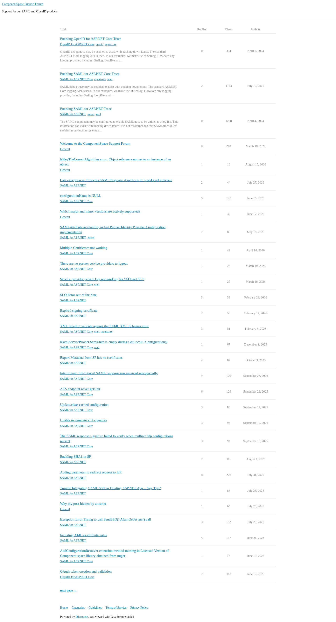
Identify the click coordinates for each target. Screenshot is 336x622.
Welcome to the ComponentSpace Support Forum (95, 143)
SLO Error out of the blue (78, 295)
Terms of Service (116, 607)
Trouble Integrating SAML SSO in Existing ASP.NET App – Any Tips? (110, 488)
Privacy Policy (139, 607)
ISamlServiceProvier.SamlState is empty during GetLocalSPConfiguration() (113, 342)
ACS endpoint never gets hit (80, 389)
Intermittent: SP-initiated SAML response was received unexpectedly (109, 373)
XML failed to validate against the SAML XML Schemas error (104, 326)
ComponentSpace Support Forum (22, 4)
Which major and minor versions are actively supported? (100, 211)
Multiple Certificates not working (83, 248)
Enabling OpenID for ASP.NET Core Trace (90, 39)
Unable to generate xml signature (83, 420)
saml (109, 79)
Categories (78, 607)
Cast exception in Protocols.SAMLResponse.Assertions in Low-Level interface (116, 180)
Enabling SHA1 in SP (75, 456)
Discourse (82, 616)
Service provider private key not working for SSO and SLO (102, 279)
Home (64, 607)
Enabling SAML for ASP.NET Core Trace (89, 74)
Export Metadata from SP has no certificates (91, 358)
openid (99, 44)
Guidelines (95, 607)
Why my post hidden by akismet (83, 504)
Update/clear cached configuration (84, 405)
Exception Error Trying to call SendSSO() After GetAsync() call (105, 519)
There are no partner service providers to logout (94, 263)
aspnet (91, 114)
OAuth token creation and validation (86, 571)
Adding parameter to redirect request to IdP (91, 472)
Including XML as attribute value (83, 535)
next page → (68, 590)
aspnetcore (110, 44)
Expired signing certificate (78, 310)
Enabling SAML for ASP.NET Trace (86, 109)
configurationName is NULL (80, 196)
